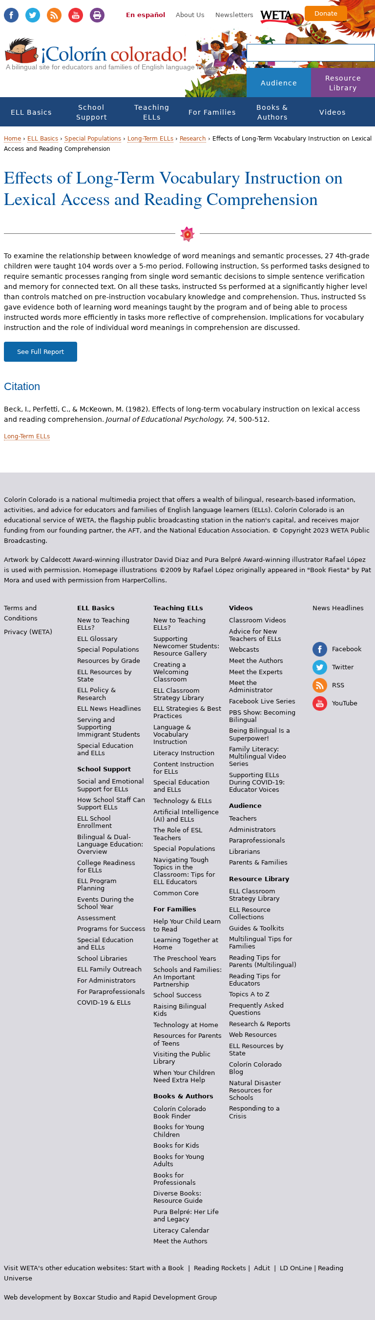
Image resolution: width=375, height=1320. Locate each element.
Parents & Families (258, 862)
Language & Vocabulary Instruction (172, 734)
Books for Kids (176, 1145)
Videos (332, 112)
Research (193, 138)
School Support (91, 112)
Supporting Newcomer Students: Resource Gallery (186, 646)
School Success (177, 995)
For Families (212, 112)
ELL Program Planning (97, 884)
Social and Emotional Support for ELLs (110, 785)
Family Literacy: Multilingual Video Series (257, 756)
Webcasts (244, 649)
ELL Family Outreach (109, 969)
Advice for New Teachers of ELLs (255, 635)
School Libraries (102, 958)
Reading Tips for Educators (254, 979)
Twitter (32, 15)
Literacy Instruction (183, 753)
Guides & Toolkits (256, 928)
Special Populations (92, 138)
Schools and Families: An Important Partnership (187, 977)
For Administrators (106, 980)
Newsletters (234, 15)
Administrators (252, 829)
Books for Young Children (178, 1130)
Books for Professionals (174, 1179)
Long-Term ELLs (150, 138)
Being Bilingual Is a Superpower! (259, 734)
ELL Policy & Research (96, 693)
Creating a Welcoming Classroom (170, 672)
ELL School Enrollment (94, 822)
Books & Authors (272, 112)
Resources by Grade (108, 660)
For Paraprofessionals (111, 991)
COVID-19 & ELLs (104, 1002)
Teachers (243, 818)
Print (97, 15)
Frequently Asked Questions (256, 1009)
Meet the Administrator (250, 686)
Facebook (11, 15)
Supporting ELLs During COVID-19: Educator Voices (257, 782)
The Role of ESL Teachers (177, 833)
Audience (279, 83)
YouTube (75, 15)
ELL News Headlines (109, 708)
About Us (190, 15)
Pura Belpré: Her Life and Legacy (186, 1215)
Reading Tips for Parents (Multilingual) (262, 961)
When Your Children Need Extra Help (184, 1076)
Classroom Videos (257, 620)
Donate (325, 13)
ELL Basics (31, 112)
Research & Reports (260, 1024)
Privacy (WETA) (28, 632)
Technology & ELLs (182, 800)
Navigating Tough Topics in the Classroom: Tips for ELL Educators (184, 871)
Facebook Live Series (262, 701)
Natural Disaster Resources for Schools (255, 1090)
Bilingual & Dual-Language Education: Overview (110, 844)
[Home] (96, 59)
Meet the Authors (180, 1241)
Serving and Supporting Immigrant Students (108, 727)
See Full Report (40, 351)
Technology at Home (185, 1025)
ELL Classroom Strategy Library (178, 694)
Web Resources (253, 1034)
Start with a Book (156, 1268)
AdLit (262, 1268)
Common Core (176, 893)
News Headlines (338, 608)
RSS (54, 15)
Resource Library (343, 83)
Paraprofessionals (257, 840)
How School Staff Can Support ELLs (111, 803)
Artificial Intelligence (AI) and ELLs (186, 815)
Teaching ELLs (151, 112)
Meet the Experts (256, 672)
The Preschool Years (184, 958)
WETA (277, 15)
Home (12, 138)
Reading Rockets (220, 1268)
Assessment (96, 918)
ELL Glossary (97, 638)
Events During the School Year (105, 903)
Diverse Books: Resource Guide (178, 1197)
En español (145, 15)
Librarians (244, 851)
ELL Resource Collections (250, 913)
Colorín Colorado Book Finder (179, 1112)
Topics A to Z (249, 994)
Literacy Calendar (181, 1230)
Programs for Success (111, 928)
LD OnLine (296, 1268)
